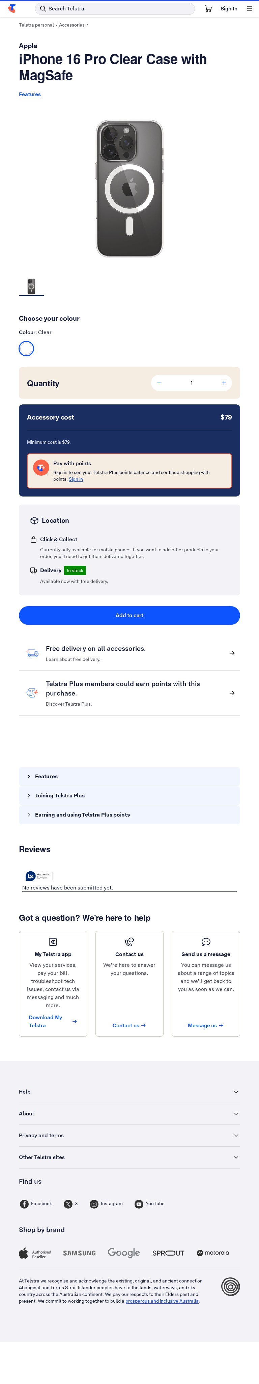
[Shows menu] (249, 9)
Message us (202, 1025)
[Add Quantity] (224, 383)
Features (30, 94)
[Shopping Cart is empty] (208, 9)
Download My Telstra (45, 1021)
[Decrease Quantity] (159, 383)
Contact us (126, 1025)
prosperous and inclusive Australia (162, 1301)
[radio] (26, 348)
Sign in (76, 479)
